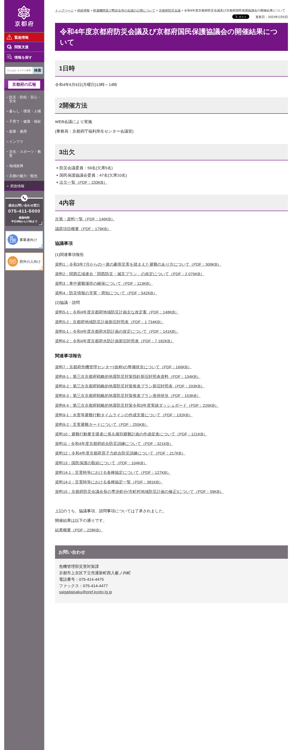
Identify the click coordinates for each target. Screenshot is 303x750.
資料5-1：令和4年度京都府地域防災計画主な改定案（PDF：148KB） (117, 312)
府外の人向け (30, 261)
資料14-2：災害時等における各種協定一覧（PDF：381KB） (109, 482)
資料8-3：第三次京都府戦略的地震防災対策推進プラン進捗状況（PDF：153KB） (128, 395)
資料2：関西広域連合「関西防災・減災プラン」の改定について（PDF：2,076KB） (129, 274)
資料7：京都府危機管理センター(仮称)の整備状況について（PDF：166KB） (123, 367)
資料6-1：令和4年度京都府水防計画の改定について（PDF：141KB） (117, 331)
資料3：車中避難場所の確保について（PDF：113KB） (104, 283)
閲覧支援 (21, 47)
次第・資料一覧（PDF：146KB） (85, 219)
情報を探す (23, 57)
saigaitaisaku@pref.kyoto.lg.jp (85, 592)
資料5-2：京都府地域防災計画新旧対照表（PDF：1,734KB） (109, 322)
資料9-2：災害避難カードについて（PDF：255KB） (102, 424)
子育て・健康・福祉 (25, 121)
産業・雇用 (18, 131)
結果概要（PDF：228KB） (79, 530)
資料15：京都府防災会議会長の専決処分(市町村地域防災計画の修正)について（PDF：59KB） (139, 491)
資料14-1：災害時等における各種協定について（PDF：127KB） (113, 472)
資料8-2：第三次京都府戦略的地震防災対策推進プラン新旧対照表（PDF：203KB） (130, 386)
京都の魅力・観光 (23, 176)
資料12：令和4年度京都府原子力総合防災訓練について (104, 453)
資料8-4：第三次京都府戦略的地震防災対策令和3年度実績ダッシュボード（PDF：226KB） (137, 405)
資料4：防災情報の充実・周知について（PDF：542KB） (106, 293)
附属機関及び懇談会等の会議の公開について (124, 10)
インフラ (16, 142)
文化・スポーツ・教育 (25, 154)
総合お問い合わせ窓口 (24, 205)
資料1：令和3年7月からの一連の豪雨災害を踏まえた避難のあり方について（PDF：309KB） (138, 264)
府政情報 (17, 186)
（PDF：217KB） (169, 453)
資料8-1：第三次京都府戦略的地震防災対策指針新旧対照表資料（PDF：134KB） (128, 376)
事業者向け (28, 240)
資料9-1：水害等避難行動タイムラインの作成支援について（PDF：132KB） (124, 415)
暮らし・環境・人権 (25, 111)
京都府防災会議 (170, 10)
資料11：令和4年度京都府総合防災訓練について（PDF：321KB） (114, 443)
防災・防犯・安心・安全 (25, 99)
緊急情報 (21, 37)
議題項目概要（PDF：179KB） (83, 229)
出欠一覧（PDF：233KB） (83, 182)
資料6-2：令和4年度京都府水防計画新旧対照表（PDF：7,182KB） (114, 341)
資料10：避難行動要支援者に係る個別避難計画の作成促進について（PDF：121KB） (131, 434)
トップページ (64, 10)
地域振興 (16, 166)
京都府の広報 (24, 84)
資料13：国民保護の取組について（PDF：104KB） (101, 463)
